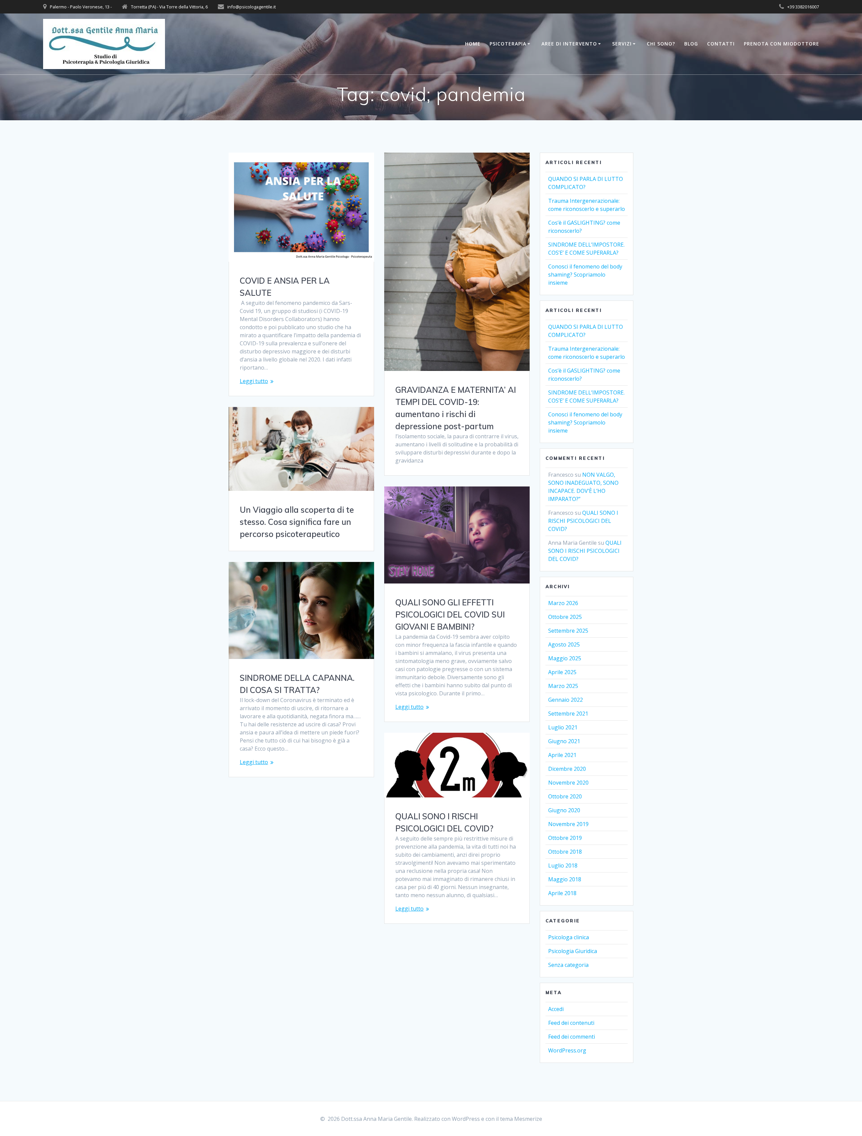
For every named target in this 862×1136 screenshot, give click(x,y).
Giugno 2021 (564, 741)
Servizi (622, 43)
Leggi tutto (254, 381)
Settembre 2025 (568, 630)
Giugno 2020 (564, 810)
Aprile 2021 (562, 755)
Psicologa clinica (568, 937)
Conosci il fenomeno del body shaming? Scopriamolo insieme (585, 274)
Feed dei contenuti (571, 1023)
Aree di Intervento (569, 43)
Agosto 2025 (564, 644)
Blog (691, 43)
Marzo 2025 (563, 686)
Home (472, 43)
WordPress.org (567, 1050)
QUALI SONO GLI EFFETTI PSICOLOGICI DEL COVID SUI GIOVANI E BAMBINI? (450, 614)
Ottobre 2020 (565, 796)
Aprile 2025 (562, 672)
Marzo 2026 (563, 603)
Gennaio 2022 (565, 699)
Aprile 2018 (562, 893)
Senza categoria (568, 965)
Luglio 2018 (562, 865)
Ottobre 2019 (565, 838)
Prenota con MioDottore (781, 43)
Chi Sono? (661, 43)
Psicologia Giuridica (572, 951)
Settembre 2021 (568, 713)
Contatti (721, 43)
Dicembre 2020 (567, 768)
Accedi (556, 1009)
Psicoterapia (508, 43)
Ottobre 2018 (565, 851)
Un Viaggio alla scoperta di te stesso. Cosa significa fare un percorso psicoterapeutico (297, 522)
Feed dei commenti (571, 1036)
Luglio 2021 (562, 727)
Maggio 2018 (564, 879)
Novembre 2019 (568, 824)
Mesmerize (528, 1119)
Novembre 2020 (568, 782)
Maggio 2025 (564, 658)
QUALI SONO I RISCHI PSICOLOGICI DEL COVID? (583, 521)
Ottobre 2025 (565, 617)
